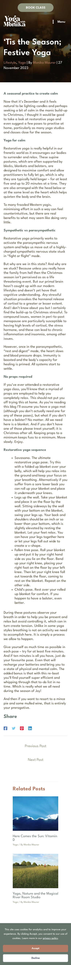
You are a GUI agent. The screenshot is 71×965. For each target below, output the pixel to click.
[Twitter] (13, 728)
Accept (35, 948)
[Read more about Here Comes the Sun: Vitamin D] (35, 813)
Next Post (35, 760)
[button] (36, 7)
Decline (35, 958)
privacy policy (50, 938)
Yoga (22, 62)
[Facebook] (5, 728)
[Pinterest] (22, 728)
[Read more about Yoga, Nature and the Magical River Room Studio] (35, 870)
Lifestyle (10, 62)
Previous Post (35, 746)
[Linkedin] (30, 728)
